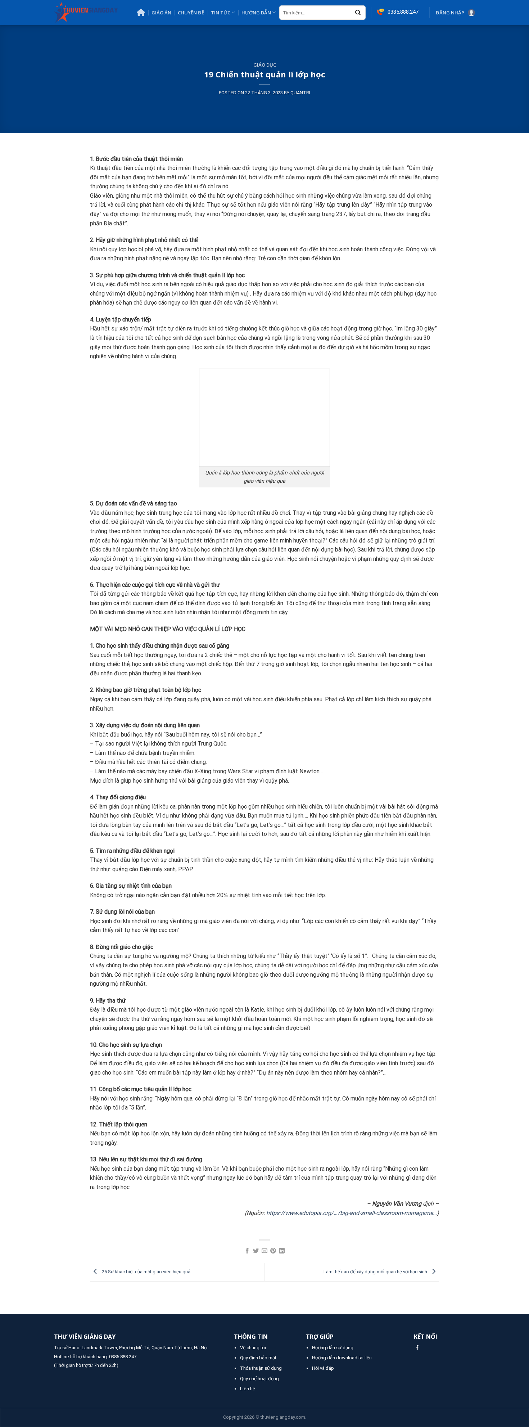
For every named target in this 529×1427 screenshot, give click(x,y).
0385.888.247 (122, 1356)
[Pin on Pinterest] (273, 1251)
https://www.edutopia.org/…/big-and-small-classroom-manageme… (351, 1213)
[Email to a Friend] (264, 1251)
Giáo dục (264, 65)
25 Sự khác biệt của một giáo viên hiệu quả (145, 1271)
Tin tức (220, 12)
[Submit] (358, 13)
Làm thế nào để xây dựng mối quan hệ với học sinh (376, 1271)
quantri (300, 92)
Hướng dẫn (256, 12)
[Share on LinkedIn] (282, 1251)
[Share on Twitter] (256, 1251)
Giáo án (161, 12)
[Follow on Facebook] (417, 1348)
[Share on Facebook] (247, 1251)
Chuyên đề (191, 12)
